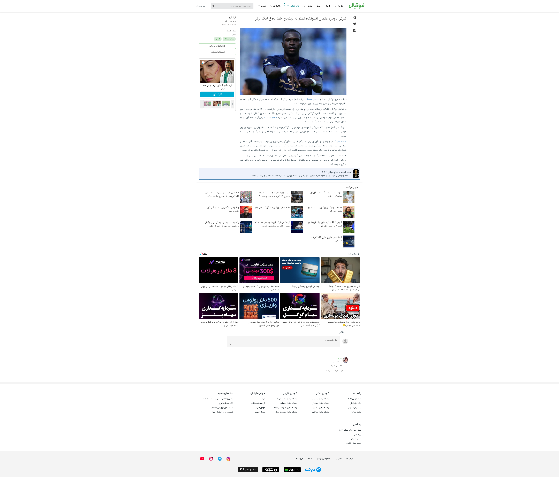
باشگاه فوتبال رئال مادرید (287, 398)
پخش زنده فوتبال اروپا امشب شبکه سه (217, 398)
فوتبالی (232, 17)
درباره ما (349, 458)
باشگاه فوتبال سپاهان (320, 412)
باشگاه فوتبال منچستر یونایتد (285, 407)
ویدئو (319, 6)
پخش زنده (308, 6)
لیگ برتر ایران (355, 403)
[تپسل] (203, 62)
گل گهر (217, 39)
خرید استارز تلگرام (353, 443)
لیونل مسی (260, 398)
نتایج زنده (338, 6)
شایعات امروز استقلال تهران (222, 412)
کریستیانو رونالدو (258, 403)
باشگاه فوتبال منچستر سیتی (286, 412)
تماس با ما (338, 458)
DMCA (310, 458)
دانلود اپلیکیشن (323, 458)
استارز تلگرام (356, 438)
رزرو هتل (357, 434)
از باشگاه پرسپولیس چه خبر (222, 407)
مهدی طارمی (260, 407)
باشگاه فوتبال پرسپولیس (319, 398)
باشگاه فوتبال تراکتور (321, 407)
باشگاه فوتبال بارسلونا (288, 403)
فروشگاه (299, 458)
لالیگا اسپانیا (356, 412)
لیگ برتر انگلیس (354, 407)
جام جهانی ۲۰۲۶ (292, 6)
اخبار (327, 6)
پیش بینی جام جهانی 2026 (350, 430)
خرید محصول (217, 94)
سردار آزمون (260, 412)
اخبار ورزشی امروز (226, 403)
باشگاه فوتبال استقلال (320, 403)
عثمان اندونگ (312, 99)
